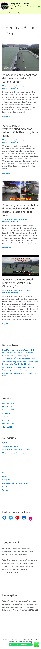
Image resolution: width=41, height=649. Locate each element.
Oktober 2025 (7, 406)
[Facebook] (4, 518)
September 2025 (8, 410)
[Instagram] (30, 519)
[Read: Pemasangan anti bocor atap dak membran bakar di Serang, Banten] (20, 57)
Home (2, 13)
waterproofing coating (10, 446)
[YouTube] (17, 518)
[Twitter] (11, 518)
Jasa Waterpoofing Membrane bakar (15, 483)
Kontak (4, 486)
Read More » (6, 117)
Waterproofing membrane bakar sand (15, 219)
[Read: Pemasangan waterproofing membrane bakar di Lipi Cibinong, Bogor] (20, 265)
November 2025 (8, 403)
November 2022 (8, 423)
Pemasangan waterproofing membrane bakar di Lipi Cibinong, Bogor (19, 283)
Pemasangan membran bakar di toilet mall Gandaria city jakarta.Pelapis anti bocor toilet (20, 210)
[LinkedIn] (24, 518)
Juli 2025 (5, 417)
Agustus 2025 (7, 413)
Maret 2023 (6, 420)
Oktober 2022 (7, 427)
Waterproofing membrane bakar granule (16, 86)
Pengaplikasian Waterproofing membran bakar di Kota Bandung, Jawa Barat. (20, 130)
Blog (3, 473)
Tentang (5, 490)
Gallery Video (7, 480)
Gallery (4, 476)
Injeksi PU (5, 443)
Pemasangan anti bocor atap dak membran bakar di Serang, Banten (19, 78)
